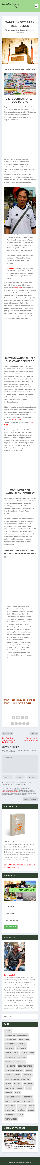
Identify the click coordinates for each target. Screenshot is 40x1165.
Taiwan (28, 30)
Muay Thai (9, 1088)
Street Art (10, 1110)
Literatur (27, 1075)
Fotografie (10, 1057)
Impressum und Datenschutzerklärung (20, 1162)
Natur (17, 1092)
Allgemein (8, 30)
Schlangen (10, 1106)
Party (7, 1101)
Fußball (21, 1061)
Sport (31, 1106)
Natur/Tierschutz (12, 1097)
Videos (20, 1114)
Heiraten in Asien (25, 1066)
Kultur (8, 1075)
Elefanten (21, 1048)
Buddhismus (10, 1044)
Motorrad (28, 1084)
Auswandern (10, 1039)
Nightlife (28, 1097)
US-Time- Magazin (18, 420)
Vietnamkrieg (11, 1119)
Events (8, 1053)
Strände (21, 1110)
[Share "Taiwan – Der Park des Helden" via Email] (26, 717)
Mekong (17, 1084)
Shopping (22, 1106)
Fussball (9, 1061)
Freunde (22, 1057)
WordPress (33, 1159)
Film (16, 1053)
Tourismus (9, 1114)
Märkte (8, 1092)
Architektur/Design (18, 30)
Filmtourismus (27, 1053)
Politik (16, 1101)
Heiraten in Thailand (14, 1070)
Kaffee (29, 1070)
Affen (7, 1031)
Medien (8, 1084)
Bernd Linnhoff (9, 975)
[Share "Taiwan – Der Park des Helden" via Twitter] (18, 717)
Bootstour (24, 1039)
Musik (28, 1088)
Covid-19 (22, 1044)
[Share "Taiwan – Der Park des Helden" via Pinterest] (22, 717)
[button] (12, 129)
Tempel (31, 1110)
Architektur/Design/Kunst (16, 1035)
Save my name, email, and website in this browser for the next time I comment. (17, 783)
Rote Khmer (28, 1101)
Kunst (17, 1075)
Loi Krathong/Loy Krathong (17, 1079)
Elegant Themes (16, 1159)
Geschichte (10, 1066)
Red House (18, 287)
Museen (20, 1088)
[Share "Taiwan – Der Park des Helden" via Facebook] (14, 717)
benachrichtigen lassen (10, 791)
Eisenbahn (9, 1048)
